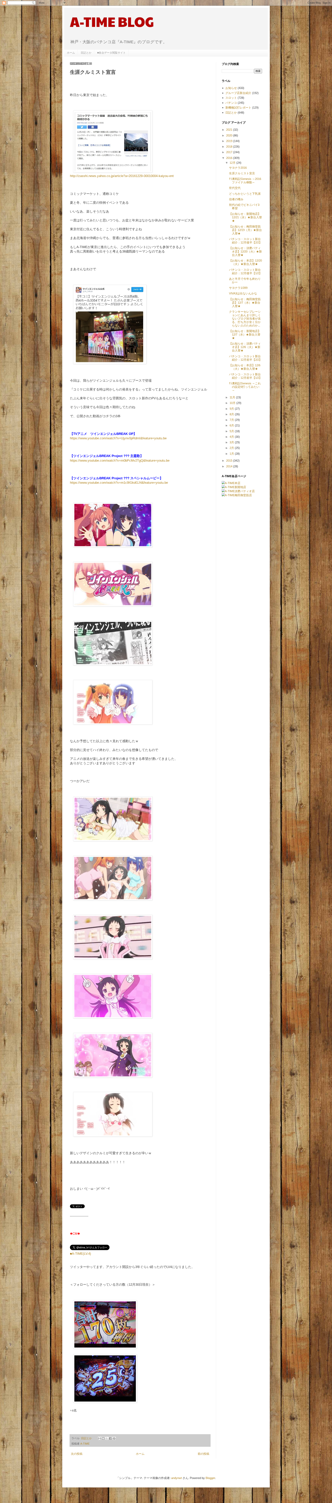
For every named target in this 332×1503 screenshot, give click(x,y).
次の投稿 (76, 1453)
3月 (232, 442)
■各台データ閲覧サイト (111, 52)
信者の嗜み (236, 199)
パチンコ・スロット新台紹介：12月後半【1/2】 (245, 271)
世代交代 (235, 187)
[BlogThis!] (103, 1438)
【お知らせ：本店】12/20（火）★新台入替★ (245, 262)
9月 (232, 408)
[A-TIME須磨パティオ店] (238, 491)
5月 (232, 431)
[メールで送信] (99, 1438)
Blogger (210, 1478)
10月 (233, 403)
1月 (232, 453)
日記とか (86, 52)
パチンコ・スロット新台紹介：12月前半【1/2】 (245, 376)
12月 (233, 162)
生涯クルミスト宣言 (242, 173)
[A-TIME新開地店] (234, 487)
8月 (232, 414)
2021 (229, 129)
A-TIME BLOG (112, 21)
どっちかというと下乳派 (245, 193)
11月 (233, 397)
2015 (229, 460)
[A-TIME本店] (231, 483)
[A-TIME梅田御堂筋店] (237, 495)
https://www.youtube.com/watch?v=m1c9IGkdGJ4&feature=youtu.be (119, 482)
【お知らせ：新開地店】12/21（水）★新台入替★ (245, 217)
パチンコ (231, 102)
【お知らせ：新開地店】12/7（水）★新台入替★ (245, 334)
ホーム (71, 52)
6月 (232, 425)
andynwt (176, 1478)
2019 (229, 141)
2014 (229, 466)
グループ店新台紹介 (238, 93)
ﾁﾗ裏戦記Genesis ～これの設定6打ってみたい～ (245, 387)
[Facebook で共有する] (110, 1438)
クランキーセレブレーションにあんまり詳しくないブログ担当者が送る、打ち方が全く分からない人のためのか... (245, 318)
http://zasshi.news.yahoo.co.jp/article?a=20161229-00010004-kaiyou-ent (122, 176)
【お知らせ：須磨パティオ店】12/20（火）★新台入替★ (245, 251)
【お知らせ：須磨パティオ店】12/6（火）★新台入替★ (245, 347)
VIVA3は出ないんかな (243, 293)
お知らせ (231, 88)
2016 (229, 158)
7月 (232, 419)
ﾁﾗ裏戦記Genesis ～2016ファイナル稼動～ (245, 180)
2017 (229, 152)
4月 (232, 436)
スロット (231, 97)
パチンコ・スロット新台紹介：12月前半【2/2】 (245, 358)
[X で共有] (107, 1438)
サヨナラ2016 (238, 167)
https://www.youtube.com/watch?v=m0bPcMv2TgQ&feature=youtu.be (119, 460)
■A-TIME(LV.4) (80, 1253)
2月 (232, 447)
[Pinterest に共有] (114, 1438)
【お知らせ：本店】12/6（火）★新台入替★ (244, 367)
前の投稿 (203, 1453)
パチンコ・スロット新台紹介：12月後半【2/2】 (245, 240)
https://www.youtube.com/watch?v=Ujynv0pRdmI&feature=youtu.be (118, 438)
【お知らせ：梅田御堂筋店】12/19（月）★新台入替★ (245, 230)
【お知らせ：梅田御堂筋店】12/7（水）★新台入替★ (245, 302)
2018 (229, 146)
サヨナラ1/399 (238, 287)
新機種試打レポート (238, 107)
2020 (229, 135)
